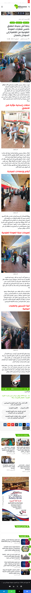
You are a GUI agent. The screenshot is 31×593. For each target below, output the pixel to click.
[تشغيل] (27, 389)
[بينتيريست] (12, 424)
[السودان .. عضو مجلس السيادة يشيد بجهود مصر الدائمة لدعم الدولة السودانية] (23, 460)
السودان (12, 22)
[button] (15, 382)
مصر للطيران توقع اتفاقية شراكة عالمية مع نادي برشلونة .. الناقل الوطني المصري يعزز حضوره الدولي (11, 564)
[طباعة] (24, 428)
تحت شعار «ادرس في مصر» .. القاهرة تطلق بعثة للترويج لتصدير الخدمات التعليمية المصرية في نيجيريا (11, 556)
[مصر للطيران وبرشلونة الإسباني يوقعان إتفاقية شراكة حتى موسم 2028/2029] (25, 542)
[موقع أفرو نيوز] (20, 6)
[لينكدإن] (20, 424)
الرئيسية (26, 19)
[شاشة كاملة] (3, 389)
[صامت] (6, 389)
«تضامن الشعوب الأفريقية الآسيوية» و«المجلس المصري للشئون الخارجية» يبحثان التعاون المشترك (11, 571)
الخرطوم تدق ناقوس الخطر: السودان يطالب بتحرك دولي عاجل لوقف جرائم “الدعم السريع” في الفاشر (23, 449)
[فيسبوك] (28, 424)
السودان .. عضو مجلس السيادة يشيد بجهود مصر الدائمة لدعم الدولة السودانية (24, 467)
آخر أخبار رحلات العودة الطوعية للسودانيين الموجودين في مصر (15, 403)
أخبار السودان (24, 408)
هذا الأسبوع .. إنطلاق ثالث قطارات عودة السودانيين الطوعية (9, 466)
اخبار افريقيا (19, 22)
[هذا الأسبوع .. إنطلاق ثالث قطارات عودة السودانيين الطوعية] (8, 460)
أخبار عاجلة (21, 19)
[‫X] (24, 424)
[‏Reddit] (8, 424)
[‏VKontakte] (5, 424)
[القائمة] (2, 7)
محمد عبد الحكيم (24, 38)
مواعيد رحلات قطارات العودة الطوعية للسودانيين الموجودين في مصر (15, 417)
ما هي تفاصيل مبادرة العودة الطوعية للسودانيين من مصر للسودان (15, 412)
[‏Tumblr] (16, 424)
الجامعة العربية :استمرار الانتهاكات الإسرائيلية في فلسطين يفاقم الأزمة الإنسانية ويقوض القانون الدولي (11, 548)
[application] (15, 383)
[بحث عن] (29, 7)
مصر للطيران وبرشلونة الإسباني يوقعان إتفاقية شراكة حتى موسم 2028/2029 (10, 541)
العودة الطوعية (13, 408)
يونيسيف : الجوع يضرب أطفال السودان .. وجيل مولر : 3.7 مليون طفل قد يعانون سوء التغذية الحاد (8, 449)
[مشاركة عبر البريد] (28, 428)
